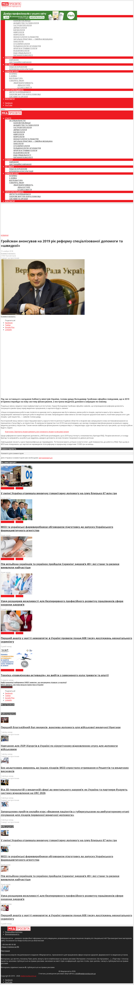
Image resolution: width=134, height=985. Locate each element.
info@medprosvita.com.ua (85, 973)
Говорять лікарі (16, 80)
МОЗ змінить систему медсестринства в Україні (22, 685)
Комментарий (6, 687)
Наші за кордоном (18, 67)
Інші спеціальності (22, 53)
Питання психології (23, 55)
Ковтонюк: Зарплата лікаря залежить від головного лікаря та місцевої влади (37, 432)
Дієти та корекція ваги (20, 92)
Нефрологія (18, 34)
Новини (9, 57)
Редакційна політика (13, 932)
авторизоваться (45, 458)
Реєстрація (5, 951)
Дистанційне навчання (20, 62)
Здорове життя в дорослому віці (25, 94)
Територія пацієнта (14, 90)
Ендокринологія (21, 51)
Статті (8, 16)
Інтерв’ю (13, 74)
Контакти (10, 99)
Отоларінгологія (21, 44)
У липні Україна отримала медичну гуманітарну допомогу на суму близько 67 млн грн (59, 493)
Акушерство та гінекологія (26, 23)
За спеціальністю (17, 18)
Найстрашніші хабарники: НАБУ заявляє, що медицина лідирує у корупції (34, 682)
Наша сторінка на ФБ (10, 947)
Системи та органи (18, 97)
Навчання (14, 60)
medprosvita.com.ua (28, 976)
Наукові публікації (22, 21)
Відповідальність (12, 934)
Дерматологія (20, 28)
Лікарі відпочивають (23, 83)
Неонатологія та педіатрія (26, 37)
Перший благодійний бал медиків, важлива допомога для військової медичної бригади (61, 727)
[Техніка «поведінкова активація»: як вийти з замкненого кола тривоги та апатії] (16, 668)
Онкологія (18, 41)
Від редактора (16, 78)
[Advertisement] (67, 218)
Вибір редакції (7, 488)
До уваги (9, 64)
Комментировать (8, 253)
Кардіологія (19, 30)
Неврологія (18, 32)
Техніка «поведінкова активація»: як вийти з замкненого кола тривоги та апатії (55, 675)
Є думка (13, 76)
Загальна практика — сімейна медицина (33, 39)
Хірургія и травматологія (25, 48)
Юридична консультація (21, 69)
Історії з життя (25, 87)
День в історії (24, 85)
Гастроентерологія (22, 25)
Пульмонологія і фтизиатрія (27, 46)
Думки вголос (12, 71)
